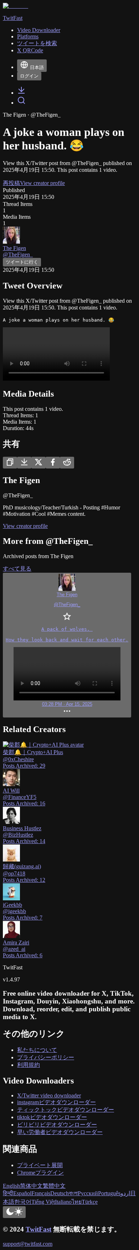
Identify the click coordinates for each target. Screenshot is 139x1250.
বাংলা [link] (73, 1193)
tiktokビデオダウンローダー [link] (52, 1117)
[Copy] (10, 462)
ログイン (29, 76)
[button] (67, 645)
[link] (21, 93)
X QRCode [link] (30, 50)
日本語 (37, 67)
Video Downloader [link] (38, 30)
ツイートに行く (22, 262)
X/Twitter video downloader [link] (49, 1095)
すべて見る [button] (17, 569)
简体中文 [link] (31, 1186)
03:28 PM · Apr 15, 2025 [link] (67, 704)
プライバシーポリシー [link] (45, 1057)
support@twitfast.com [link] (27, 1244)
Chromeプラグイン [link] (40, 1173)
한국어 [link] (22, 1202)
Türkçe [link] (90, 1202)
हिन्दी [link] (8, 1193)
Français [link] (40, 1193)
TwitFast (38, 1229)
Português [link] (109, 1193)
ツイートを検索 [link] (37, 43)
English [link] (11, 1186)
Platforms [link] (27, 36)
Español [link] (22, 1193)
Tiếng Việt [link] (43, 1202)
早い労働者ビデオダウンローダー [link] (60, 1132)
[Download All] (24, 462)
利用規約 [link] (28, 1065)
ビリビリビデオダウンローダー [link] (57, 1125)
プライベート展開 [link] (40, 1165)
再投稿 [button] (11, 183)
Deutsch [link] (59, 1193)
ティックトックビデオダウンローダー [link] (65, 1110)
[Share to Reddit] (67, 462)
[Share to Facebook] (53, 462)
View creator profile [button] (42, 183)
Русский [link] (88, 1193)
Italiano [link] (63, 1202)
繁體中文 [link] (54, 1186)
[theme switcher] (14, 1212)
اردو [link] (125, 1193)
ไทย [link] (77, 1202)
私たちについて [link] (37, 1050)
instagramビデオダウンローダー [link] (56, 1102)
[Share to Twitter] (38, 462)
